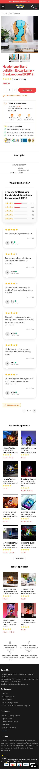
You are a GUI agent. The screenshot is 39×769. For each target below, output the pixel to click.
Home (3, 13)
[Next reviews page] (34, 411)
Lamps (20, 168)
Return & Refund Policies (10, 722)
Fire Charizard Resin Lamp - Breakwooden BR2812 (28, 622)
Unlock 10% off (4, 759)
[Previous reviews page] (24, 411)
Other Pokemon (14, 13)
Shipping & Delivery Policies (11, 716)
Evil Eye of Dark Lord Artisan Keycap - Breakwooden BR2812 (10, 450)
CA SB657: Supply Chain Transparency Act (16, 706)
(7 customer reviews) (19, 79)
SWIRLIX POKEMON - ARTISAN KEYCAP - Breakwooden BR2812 (28, 545)
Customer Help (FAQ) (9, 728)
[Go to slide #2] (25, 58)
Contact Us (5, 725)
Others (20, 172)
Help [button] (35, 766)
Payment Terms (7, 719)
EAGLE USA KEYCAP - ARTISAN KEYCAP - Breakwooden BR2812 (10, 514)
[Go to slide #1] (14, 58)
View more (19, 558)
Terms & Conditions (8, 696)
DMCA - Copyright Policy (10, 702)
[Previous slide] (4, 34)
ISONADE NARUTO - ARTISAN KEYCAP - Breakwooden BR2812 (28, 591)
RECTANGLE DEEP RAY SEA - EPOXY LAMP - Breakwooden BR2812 (10, 545)
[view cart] (36, 6)
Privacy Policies (7, 699)
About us (5, 693)
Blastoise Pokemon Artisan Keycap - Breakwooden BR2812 (10, 481)
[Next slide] (34, 34)
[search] (32, 6)
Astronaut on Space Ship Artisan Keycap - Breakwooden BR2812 (10, 591)
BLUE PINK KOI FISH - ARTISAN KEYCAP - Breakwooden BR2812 (28, 514)
